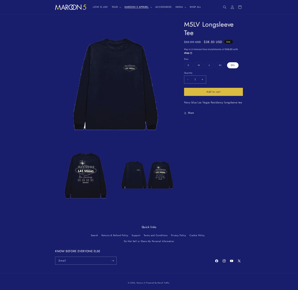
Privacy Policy (178, 235)
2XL (233, 65)
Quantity (188, 72)
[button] (116, 7)
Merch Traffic (163, 282)
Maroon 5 (141, 282)
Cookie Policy (197, 235)
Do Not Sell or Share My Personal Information (149, 241)
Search (94, 235)
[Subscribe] (112, 261)
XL (222, 65)
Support (136, 235)
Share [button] (191, 113)
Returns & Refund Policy (115, 235)
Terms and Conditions (155, 235)
